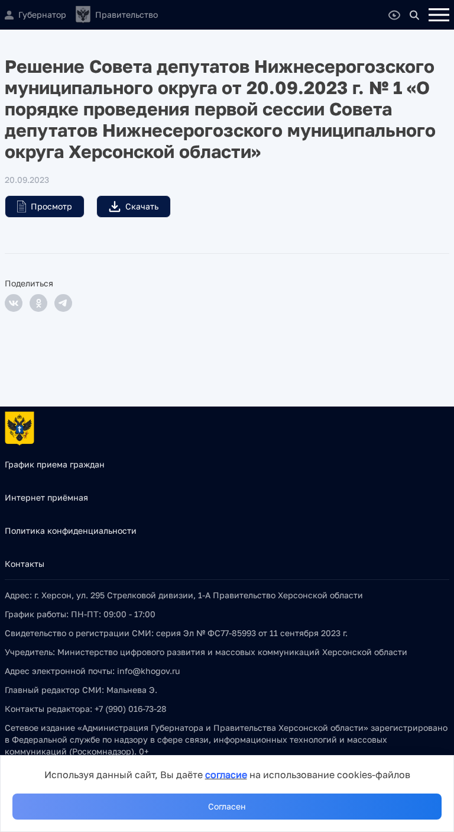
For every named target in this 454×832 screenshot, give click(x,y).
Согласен (227, 806)
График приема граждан (55, 464)
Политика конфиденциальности (71, 530)
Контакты (24, 564)
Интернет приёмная (46, 497)
